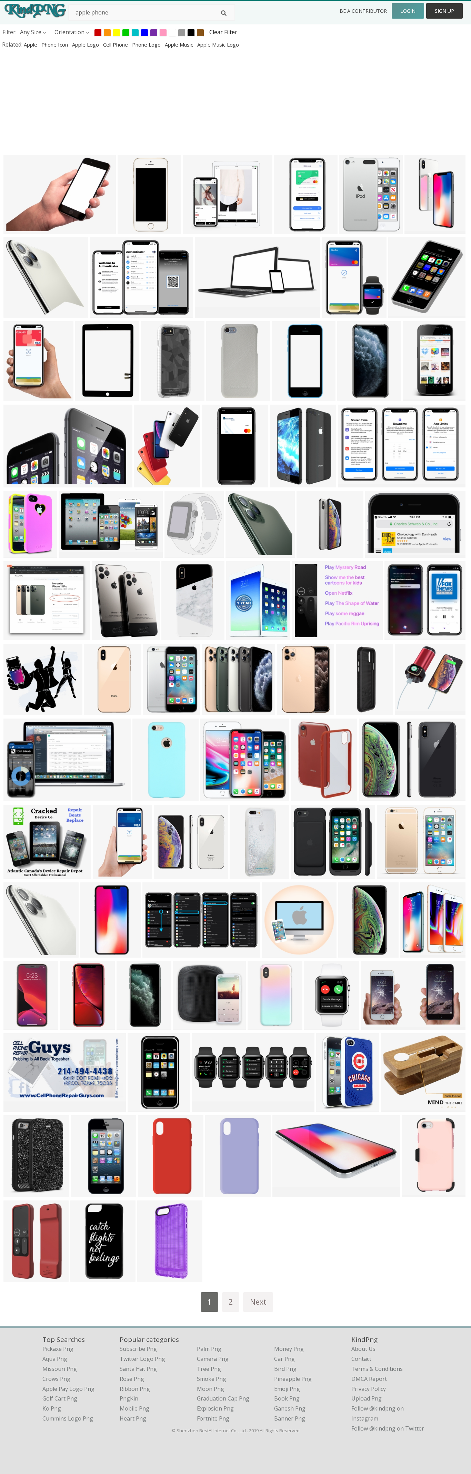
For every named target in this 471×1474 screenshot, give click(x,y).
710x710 (97, 710)
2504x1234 (158, 953)
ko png (51, 1408)
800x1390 (417, 396)
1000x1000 (222, 396)
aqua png (54, 1359)
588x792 (16, 1192)
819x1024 (148, 482)
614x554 (16, 710)
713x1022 (305, 796)
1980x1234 (353, 482)
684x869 (334, 313)
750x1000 (262, 1025)
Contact (361, 1359)
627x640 (401, 313)
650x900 (72, 1025)
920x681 (140, 1107)
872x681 (213, 796)
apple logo (86, 44)
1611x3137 (353, 396)
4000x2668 (19, 229)
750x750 (414, 1192)
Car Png (284, 1359)
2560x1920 (156, 396)
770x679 (186, 1025)
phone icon (55, 44)
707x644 (16, 874)
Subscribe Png (138, 1349)
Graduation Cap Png (223, 1398)
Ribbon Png (135, 1389)
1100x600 (18, 1107)
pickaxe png (57, 1349)
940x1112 (353, 229)
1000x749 (104, 313)
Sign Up (444, 11)
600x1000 (240, 553)
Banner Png (289, 1418)
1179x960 (391, 874)
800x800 (417, 229)
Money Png (289, 1349)
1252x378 (18, 482)
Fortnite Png (213, 1418)
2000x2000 (410, 710)
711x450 (373, 1025)
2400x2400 (133, 229)
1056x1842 (290, 229)
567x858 (16, 1277)
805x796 (397, 635)
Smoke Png (211, 1379)
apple (31, 44)
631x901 (282, 482)
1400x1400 (153, 1192)
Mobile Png (134, 1408)
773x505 (16, 953)
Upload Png (366, 1398)
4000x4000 (288, 1192)
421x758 (317, 1025)
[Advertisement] (207, 101)
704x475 (16, 796)
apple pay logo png (68, 1389)
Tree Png (209, 1369)
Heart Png (133, 1418)
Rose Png (132, 1379)
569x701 (239, 635)
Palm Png (209, 1349)
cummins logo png (67, 1418)
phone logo (147, 44)
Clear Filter (223, 32)
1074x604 (379, 553)
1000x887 (373, 796)
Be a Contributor (363, 11)
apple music (179, 44)
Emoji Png (287, 1389)
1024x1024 (177, 635)
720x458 (303, 874)
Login (407, 11)
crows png (56, 1379)
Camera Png (213, 1359)
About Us (363, 1349)
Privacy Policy (368, 1389)
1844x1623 (198, 229)
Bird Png (285, 1369)
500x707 (105, 874)
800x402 (207, 313)
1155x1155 (86, 1277)
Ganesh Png (289, 1408)
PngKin (129, 1398)
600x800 (351, 953)
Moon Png (210, 1389)
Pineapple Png (293, 1379)
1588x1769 (416, 953)
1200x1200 (351, 710)
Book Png (287, 1398)
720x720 (93, 953)
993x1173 (18, 396)
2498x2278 (19, 635)
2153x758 (206, 1107)
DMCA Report (369, 1379)
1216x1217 (277, 953)
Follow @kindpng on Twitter (387, 1428)
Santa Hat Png (138, 1369)
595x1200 (131, 1025)
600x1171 (216, 482)
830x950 (105, 635)
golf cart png (59, 1398)
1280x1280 (91, 396)
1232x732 (73, 553)
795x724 (393, 1107)
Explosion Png (215, 1408)
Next (258, 1302)
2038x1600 (307, 635)
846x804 (16, 313)
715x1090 (286, 396)
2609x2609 (180, 553)
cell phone (116, 44)
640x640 (145, 796)
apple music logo (218, 44)
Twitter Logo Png (142, 1359)
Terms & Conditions (377, 1369)
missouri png (59, 1369)
